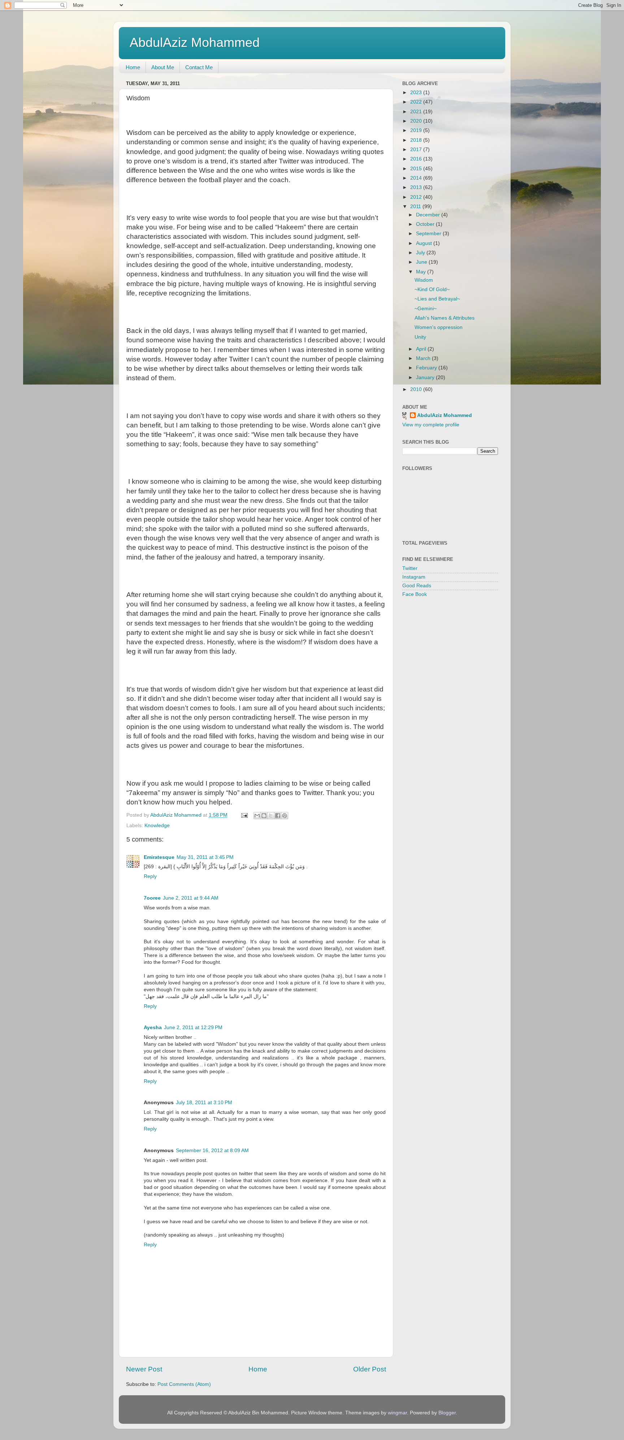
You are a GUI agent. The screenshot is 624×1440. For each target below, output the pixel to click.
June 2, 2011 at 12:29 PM (193, 1027)
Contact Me (199, 67)
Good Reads (416, 585)
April (422, 349)
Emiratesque (159, 857)
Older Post (369, 1369)
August (424, 243)
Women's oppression (439, 327)
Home (133, 67)
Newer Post (144, 1369)
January (426, 377)
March (424, 358)
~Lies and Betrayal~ (437, 299)
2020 (416, 121)
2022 (416, 102)
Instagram (413, 577)
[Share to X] (270, 815)
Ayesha (153, 1027)
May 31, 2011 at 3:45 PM (205, 857)
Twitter (409, 568)
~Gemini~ (426, 308)
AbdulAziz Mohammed (195, 42)
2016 (416, 159)
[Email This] (257, 815)
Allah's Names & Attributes (444, 318)
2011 (416, 206)
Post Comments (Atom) (184, 1384)
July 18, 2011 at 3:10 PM (204, 1102)
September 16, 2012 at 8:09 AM (212, 1150)
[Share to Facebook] (277, 815)
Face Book (414, 594)
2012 (416, 197)
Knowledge (157, 825)
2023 (416, 92)
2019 (416, 130)
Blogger (447, 1412)
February (427, 367)
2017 (416, 149)
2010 (416, 389)
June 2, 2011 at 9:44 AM (190, 898)
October (426, 224)
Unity (420, 337)
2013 (416, 187)
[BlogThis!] (264, 815)
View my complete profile (430, 424)
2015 (416, 168)
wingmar (397, 1412)
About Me (162, 67)
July (421, 252)
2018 (416, 140)
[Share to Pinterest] (284, 815)
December (428, 215)
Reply (150, 876)
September (429, 233)
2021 (416, 111)
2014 (416, 178)
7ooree (152, 898)
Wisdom (424, 280)
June (422, 262)
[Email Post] (244, 815)
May (421, 272)
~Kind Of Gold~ (432, 289)
